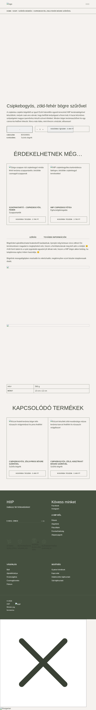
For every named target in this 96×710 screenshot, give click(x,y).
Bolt (8, 570)
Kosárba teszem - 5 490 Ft (62, 129)
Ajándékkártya (12, 573)
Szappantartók (15, 213)
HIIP (8, 604)
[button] (48, 708)
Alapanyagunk (57, 535)
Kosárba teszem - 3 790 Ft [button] (27, 219)
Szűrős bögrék (26, 138)
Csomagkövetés (13, 581)
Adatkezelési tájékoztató (61, 577)
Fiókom (9, 584)
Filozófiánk (56, 528)
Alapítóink (55, 524)
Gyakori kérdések (58, 570)
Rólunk (54, 520)
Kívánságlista (12, 577)
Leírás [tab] (33, 237)
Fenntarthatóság (58, 531)
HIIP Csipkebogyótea (61, 207)
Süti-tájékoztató (57, 581)
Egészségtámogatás (58, 210)
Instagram (55, 509)
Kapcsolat (55, 573)
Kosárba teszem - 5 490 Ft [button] (27, 473)
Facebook (55, 506)
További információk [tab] (55, 237)
